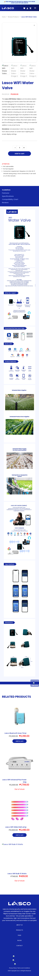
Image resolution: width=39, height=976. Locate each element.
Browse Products (13, 17)
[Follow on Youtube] (21, 950)
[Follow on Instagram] (16, 950)
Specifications (8, 196)
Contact (19, 946)
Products (19, 930)
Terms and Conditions (23, 968)
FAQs (19, 935)
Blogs (20, 940)
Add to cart (19, 153)
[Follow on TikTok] (25, 950)
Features (5, 193)
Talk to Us (35, 685)
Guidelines (6, 190)
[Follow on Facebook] (12, 950)
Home (4, 17)
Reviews (5, 202)
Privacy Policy (13, 968)
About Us (19, 925)
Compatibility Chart (10, 199)
